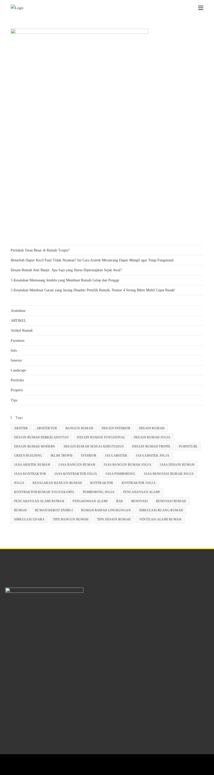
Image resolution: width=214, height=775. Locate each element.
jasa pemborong (120, 474)
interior (88, 455)
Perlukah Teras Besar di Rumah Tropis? (40, 250)
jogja (19, 483)
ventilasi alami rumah (160, 519)
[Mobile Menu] (200, 7)
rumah (20, 510)
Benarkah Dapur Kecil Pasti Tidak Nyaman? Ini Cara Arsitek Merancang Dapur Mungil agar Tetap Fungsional (92, 260)
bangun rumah (79, 428)
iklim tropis (62, 455)
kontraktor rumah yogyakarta (44, 492)
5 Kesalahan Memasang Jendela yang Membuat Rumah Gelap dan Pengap (65, 280)
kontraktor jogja (139, 483)
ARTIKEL (18, 321)
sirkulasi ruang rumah (161, 510)
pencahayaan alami (141, 492)
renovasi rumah (171, 501)
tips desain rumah (114, 519)
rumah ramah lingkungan (106, 510)
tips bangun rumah (71, 519)
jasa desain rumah (177, 465)
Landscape (18, 370)
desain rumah (152, 428)
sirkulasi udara (29, 519)
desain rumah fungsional (101, 437)
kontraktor (101, 483)
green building (28, 455)
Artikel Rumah (22, 330)
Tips (14, 400)
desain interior (116, 428)
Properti (17, 390)
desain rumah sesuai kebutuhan (94, 446)
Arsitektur (18, 311)
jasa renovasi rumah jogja (169, 474)
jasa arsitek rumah (32, 465)
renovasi (139, 501)
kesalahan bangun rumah (57, 483)
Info (14, 350)
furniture (188, 446)
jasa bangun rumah (76, 465)
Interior (16, 360)
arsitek (21, 428)
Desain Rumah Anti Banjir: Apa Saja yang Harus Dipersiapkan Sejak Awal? (66, 270)
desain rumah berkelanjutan (41, 437)
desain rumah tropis (151, 446)
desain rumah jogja (152, 437)
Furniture (18, 341)
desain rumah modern (34, 446)
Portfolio (17, 380)
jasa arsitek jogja (152, 455)
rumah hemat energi (54, 510)
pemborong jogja (99, 492)
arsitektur (47, 428)
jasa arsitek (116, 455)
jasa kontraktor (30, 474)
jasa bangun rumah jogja (127, 465)
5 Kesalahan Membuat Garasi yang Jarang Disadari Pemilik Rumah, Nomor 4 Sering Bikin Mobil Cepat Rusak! (93, 290)
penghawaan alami (90, 501)
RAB (119, 501)
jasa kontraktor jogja (75, 474)
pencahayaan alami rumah (39, 501)
